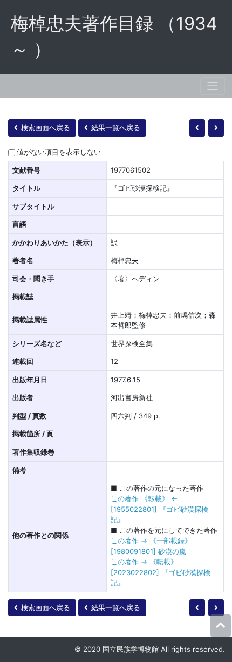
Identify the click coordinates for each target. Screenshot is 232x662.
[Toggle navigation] (212, 86)
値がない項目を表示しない (59, 151)
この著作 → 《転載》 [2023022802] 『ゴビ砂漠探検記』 (160, 572)
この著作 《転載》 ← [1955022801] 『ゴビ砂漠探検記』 (159, 509)
